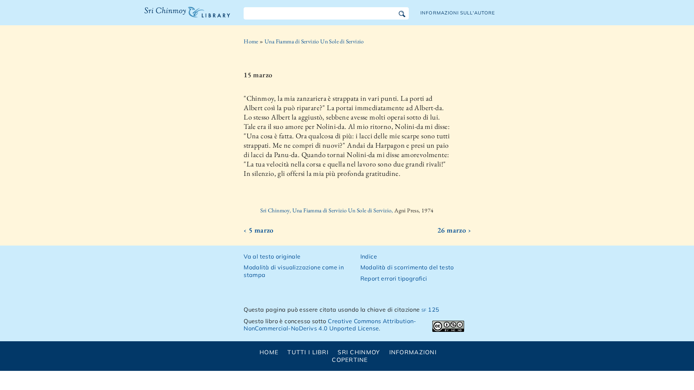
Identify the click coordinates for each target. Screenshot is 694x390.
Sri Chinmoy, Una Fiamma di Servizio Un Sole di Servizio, (327, 210)
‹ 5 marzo (259, 230)
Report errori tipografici (393, 278)
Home (251, 41)
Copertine (350, 359)
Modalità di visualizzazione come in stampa (294, 271)
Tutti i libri (308, 352)
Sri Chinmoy (359, 352)
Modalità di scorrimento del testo (407, 267)
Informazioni (413, 352)
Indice (368, 256)
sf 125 (430, 309)
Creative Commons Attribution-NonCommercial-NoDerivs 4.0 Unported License (330, 324)
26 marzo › (454, 230)
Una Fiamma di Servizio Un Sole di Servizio (314, 41)
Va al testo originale (272, 256)
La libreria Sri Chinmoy (185, 17)
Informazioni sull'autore (457, 13)
